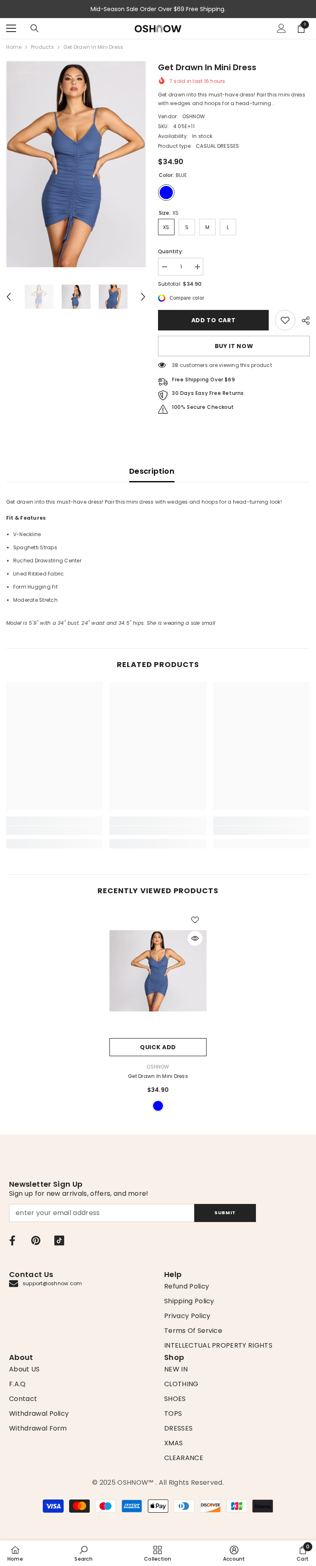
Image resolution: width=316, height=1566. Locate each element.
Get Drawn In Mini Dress (158, 1076)
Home (13, 47)
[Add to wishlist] (195, 919)
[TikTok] (59, 1240)
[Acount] (281, 28)
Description (151, 471)
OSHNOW (193, 116)
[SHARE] (302, 320)
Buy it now (234, 346)
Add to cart (213, 320)
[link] (285, 320)
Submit (224, 1212)
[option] (76, 164)
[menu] (11, 28)
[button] (8, 297)
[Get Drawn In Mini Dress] (158, 971)
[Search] (35, 28)
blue (158, 1106)
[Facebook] (12, 1240)
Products (42, 47)
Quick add (158, 1047)
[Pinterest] (35, 1240)
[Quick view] (195, 938)
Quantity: (170, 251)
